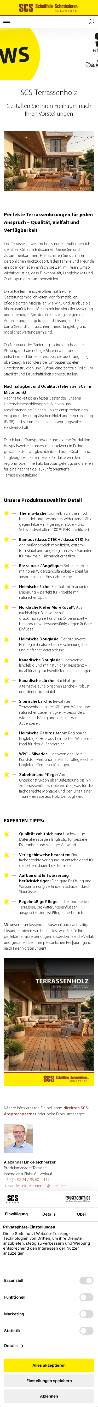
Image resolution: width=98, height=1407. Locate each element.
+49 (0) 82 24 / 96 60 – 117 (27, 1180)
